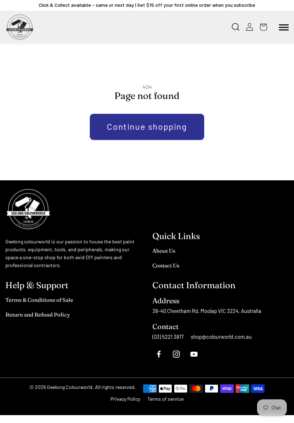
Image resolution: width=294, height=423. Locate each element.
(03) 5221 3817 (168, 336)
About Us (163, 250)
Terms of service (165, 399)
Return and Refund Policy (37, 314)
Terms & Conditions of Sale (39, 299)
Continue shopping (147, 126)
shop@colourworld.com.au (221, 336)
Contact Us (165, 265)
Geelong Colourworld (70, 387)
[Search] (237, 27)
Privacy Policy (125, 399)
